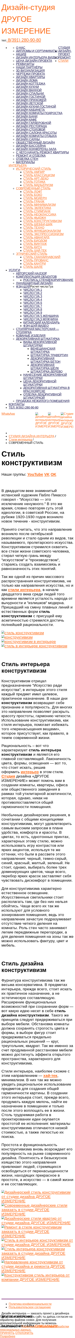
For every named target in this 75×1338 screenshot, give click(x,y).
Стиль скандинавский (41, 257)
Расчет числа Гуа (41, 286)
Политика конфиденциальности (30, 1303)
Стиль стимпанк (36, 211)
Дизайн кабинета (30, 109)
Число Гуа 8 (32, 309)
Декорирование (60, 280)
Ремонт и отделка (31, 155)
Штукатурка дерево (46, 371)
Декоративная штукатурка (38, 338)
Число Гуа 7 (32, 306)
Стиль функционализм (42, 230)
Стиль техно (33, 227)
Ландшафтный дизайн (34, 283)
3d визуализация (30, 70)
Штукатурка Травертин (49, 355)
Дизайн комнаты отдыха (36, 136)
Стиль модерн (35, 198)
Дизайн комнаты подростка (39, 113)
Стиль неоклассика (39, 214)
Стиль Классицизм (39, 175)
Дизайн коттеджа (30, 83)
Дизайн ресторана (31, 126)
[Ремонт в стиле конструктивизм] (37, 1236)
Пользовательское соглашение (30, 1307)
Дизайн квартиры (30, 77)
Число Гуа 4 (32, 299)
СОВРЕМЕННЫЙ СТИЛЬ (33, 188)
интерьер (30, 772)
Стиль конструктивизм (42, 221)
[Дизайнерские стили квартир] (37, 1223)
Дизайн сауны (28, 139)
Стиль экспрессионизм (43, 234)
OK (53, 474)
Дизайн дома (27, 80)
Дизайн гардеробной (33, 122)
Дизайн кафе (26, 119)
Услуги (14, 270)
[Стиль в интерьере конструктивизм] (37, 1244)
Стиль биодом (35, 240)
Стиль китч (32, 247)
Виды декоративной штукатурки (40, 344)
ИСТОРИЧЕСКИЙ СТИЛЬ (33, 168)
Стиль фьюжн (34, 217)
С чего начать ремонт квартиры (42, 152)
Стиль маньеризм (38, 185)
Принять (7, 1333)
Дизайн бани (27, 116)
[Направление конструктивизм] (37, 1271)
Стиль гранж (33, 201)
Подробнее (7, 1336)
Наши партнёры (29, 67)
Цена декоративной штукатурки (39, 383)
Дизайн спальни (30, 93)
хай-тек (50, 1075)
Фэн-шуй (23, 286)
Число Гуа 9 (32, 312)
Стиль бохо (32, 194)
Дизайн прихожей (31, 100)
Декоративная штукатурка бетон (45, 360)
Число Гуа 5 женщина (41, 316)
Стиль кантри (34, 263)
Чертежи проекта (30, 73)
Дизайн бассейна (31, 145)
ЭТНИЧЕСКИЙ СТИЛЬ (31, 253)
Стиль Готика (34, 181)
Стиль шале (33, 266)
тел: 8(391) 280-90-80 (23, 407)
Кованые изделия (31, 335)
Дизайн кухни (27, 87)
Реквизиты (25, 64)
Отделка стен (27, 158)
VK (47, 474)
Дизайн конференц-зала (36, 149)
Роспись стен (35, 280)
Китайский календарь (41, 322)
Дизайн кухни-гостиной (36, 106)
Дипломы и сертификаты (36, 51)
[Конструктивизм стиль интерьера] (37, 1279)
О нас (20, 47)
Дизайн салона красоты (36, 132)
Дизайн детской (29, 103)
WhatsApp (8, 413)
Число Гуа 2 (32, 293)
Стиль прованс (36, 260)
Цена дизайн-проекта (34, 60)
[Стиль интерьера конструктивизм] (37, 1257)
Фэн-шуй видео (36, 325)
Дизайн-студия (28, 7)
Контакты (16, 404)
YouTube (35, 474)
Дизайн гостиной (30, 96)
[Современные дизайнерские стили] (37, 1214)
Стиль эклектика (37, 208)
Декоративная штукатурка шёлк (45, 366)
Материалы (25, 162)
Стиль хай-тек (35, 250)
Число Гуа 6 (32, 302)
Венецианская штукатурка (43, 350)
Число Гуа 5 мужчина (40, 319)
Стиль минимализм (39, 204)
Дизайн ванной (29, 90)
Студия (64, 47)
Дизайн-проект (65, 52)
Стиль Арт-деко (35, 178)
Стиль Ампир (34, 172)
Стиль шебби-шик (37, 224)
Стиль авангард (36, 237)
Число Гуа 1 (32, 289)
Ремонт (64, 57)
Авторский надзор (31, 273)
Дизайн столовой (30, 129)
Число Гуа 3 (32, 296)
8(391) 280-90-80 (24, 39)
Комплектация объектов (36, 276)
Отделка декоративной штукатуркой (42, 396)
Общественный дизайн (35, 142)
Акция (21, 54)
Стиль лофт (32, 191)
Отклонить (24, 1333)
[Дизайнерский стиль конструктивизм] (37, 1201)
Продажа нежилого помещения (43, 401)
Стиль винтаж (35, 244)
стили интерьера (24, 590)
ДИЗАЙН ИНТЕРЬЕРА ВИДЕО (37, 57)
